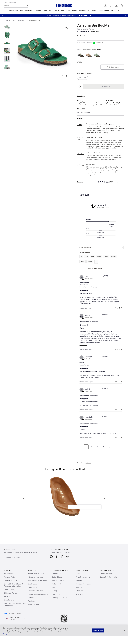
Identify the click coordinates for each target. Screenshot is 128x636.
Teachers (79, 594)
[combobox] (104, 268)
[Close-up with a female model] (7, 51)
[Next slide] (66, 76)
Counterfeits (9, 600)
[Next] (7, 67)
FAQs (78, 573)
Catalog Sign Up (59, 598)
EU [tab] (85, 78)
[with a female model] (7, 59)
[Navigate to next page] (115, 446)
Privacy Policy (10, 577)
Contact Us (56, 573)
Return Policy (9, 589)
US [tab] (80, 78)
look (92, 256)
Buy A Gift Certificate (108, 577)
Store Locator (33, 604)
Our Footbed (33, 587)
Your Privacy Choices (14, 613)
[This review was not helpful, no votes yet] (119, 308)
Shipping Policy (10, 593)
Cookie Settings (10, 580)
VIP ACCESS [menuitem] (59, 10)
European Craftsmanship (38, 594)
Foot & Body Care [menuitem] (106, 10)
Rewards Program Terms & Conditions (15, 604)
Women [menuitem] (38, 10)
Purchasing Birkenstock (37, 580)
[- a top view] (7, 35)
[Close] (125, 630)
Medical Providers (83, 584)
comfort (113, 256)
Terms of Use (9, 573)
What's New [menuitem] (13, 10)
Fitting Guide (57, 591)
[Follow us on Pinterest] (62, 556)
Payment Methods (59, 580)
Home (6, 20)
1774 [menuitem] (117, 10)
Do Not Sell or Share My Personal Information (14, 585)
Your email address (13, 557)
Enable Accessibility (10, 2)
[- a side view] (7, 43)
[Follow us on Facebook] (56, 556)
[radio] (80, 55)
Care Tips (56, 594)
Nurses (79, 580)
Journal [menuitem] (94, 10)
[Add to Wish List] (79, 86)
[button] (2, 15)
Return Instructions (59, 584)
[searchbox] (101, 247)
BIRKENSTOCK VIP (36, 573)
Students (79, 591)
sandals (90, 262)
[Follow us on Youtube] (67, 556)
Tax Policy (8, 596)
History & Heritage (35, 577)
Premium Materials (35, 591)
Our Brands (32, 584)
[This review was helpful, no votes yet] (115, 308)
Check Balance (106, 573)
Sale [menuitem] (50, 10)
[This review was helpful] (115, 349)
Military (79, 587)
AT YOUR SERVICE (79, 15)
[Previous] (7, 27)
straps (82, 262)
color (86, 256)
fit (81, 256)
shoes (99, 256)
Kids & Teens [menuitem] (71, 10)
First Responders (83, 577)
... (96, 262)
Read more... (83, 345)
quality (106, 256)
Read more (81, 108)
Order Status (57, 577)
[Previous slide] (62, 76)
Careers (31, 597)
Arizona (21, 20)
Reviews (31, 601)
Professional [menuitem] (84, 10)
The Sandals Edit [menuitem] (26, 10)
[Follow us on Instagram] (51, 556)
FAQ (54, 587)
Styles (13, 20)
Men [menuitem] (45, 10)
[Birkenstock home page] (64, 5)
